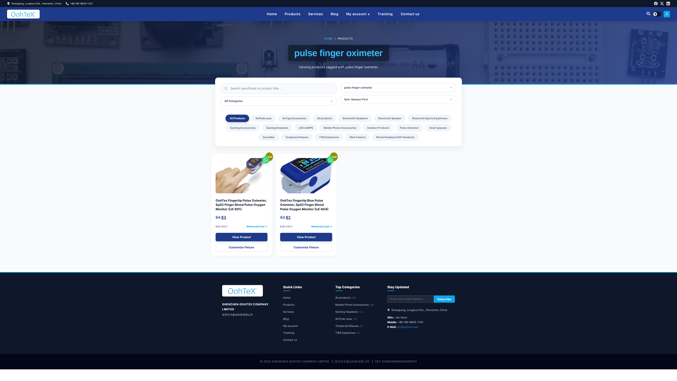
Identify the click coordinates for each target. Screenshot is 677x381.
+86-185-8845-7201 (81, 3)
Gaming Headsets (277, 127)
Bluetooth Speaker (390, 118)
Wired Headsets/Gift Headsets (395, 137)
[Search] (648, 14)
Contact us (410, 14)
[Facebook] (656, 3)
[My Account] (667, 14)
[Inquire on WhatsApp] (265, 159)
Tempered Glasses (297, 137)
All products (324, 118)
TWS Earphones (329, 137)
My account (356, 14)
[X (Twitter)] (662, 3)
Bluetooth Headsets (355, 118)
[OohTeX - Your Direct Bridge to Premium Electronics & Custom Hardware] (23, 14)
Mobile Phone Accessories (340, 127)
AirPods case (263, 118)
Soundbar (269, 137)
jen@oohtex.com (407, 327)
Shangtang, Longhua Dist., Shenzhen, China (36, 3)
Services (315, 14)
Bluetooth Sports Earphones (429, 118)
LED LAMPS (306, 127)
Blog (334, 14)
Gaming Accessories (243, 127)
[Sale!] (242, 177)
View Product (241, 237)
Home (272, 14)
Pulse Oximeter (409, 127)
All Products (237, 118)
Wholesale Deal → (256, 226)
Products (292, 14)
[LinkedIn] (668, 3)
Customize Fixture (241, 247)
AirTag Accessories (294, 118)
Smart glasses (438, 127)
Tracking (385, 14)
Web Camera (357, 137)
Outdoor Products (378, 127)
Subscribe (444, 299)
